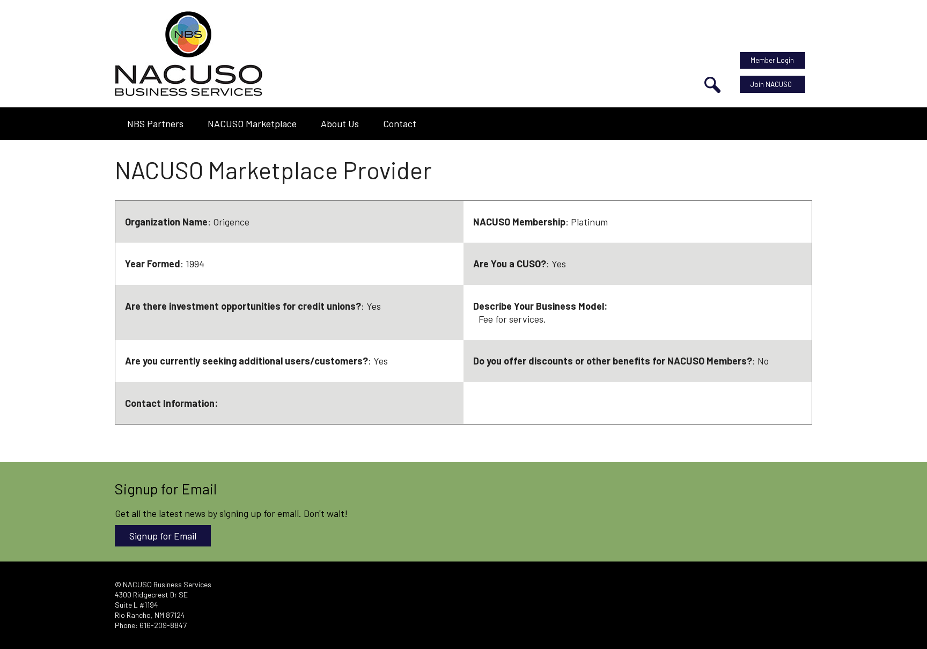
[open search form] (712, 85)
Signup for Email (162, 536)
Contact (399, 123)
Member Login (772, 59)
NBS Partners (155, 123)
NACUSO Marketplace (252, 123)
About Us (340, 123)
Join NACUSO (771, 84)
